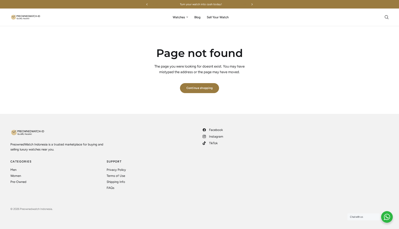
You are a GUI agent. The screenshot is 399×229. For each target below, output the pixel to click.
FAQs (110, 188)
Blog (197, 17)
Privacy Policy (116, 170)
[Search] (386, 17)
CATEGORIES (21, 161)
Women (15, 176)
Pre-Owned (18, 182)
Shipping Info (116, 182)
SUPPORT (114, 161)
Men (13, 170)
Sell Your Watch (218, 17)
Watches (179, 17)
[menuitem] (180, 17)
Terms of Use (116, 176)
